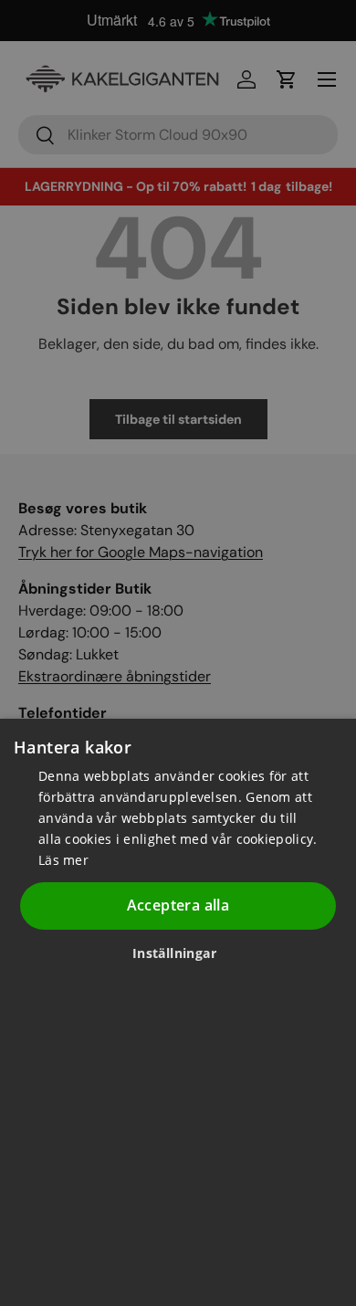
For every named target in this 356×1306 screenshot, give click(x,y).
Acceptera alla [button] (178, 905)
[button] (181, 953)
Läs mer (63, 860)
